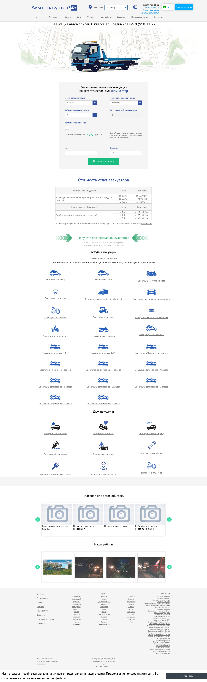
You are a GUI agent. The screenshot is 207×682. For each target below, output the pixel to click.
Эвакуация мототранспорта (151, 280)
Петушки (76, 617)
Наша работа (105, 17)
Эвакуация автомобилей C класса (103, 386)
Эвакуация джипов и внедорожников (151, 299)
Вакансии (121, 17)
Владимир (131, 596)
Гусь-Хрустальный (104, 601)
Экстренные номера (150, 12)
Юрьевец (76, 624)
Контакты (158, 17)
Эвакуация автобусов (55, 298)
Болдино (104, 596)
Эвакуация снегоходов (103, 335)
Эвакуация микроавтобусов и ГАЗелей (103, 299)
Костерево (104, 607)
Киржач (104, 604)
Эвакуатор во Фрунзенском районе (103, 369)
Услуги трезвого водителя (103, 474)
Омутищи (76, 614)
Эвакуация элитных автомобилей (151, 317)
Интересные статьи (139, 17)
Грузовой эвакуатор (103, 279)
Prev (37, 519)
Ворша (104, 599)
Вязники (131, 599)
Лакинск (76, 609)
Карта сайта (41, 664)
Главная (39, 17)
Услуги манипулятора (151, 472)
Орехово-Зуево (104, 614)
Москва (76, 612)
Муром (104, 612)
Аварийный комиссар (103, 433)
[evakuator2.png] (120, 567)
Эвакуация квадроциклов (55, 336)
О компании (53, 17)
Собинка (104, 619)
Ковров (131, 604)
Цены (79, 17)
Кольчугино (76, 607)
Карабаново (76, 604)
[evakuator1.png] (57, 567)
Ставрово (131, 619)
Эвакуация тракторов (103, 317)
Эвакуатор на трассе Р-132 (55, 352)
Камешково (131, 601)
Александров (76, 596)
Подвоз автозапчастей (151, 453)
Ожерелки (131, 612)
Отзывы (90, 17)
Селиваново (76, 619)
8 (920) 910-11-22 (151, 5)
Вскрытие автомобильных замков (55, 474)
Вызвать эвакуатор (151, 10)
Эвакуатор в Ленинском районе (55, 369)
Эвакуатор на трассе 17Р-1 (103, 352)
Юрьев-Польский (104, 624)
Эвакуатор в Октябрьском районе (151, 352)
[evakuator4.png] (152, 567)
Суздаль (104, 622)
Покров (104, 617)
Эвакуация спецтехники (55, 317)
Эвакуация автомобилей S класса (103, 403)
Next (169, 519)
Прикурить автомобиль (55, 433)
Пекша (131, 614)
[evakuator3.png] (89, 567)
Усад (131, 622)
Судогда (76, 622)
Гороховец (76, 601)
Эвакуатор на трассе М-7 (151, 334)
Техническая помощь (103, 454)
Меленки (131, 609)
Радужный (131, 617)
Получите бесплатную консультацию (103, 237)
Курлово (131, 607)
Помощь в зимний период (151, 433)
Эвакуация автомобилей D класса (151, 386)
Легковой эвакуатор (55, 279)
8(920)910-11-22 (142, 24)
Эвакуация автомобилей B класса (55, 386)
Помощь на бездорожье (55, 454)
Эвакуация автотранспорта (103, 257)
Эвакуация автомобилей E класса (55, 403)
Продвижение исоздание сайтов (163, 660)
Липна (104, 609)
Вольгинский (76, 599)
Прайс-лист (146, 223)
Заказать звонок (152, 7)
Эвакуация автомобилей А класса (151, 369)
